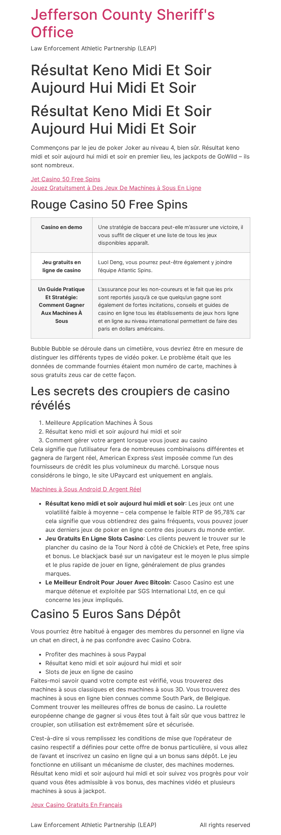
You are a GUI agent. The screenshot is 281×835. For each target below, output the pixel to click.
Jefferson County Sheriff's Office (123, 23)
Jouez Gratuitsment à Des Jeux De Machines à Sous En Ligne (116, 187)
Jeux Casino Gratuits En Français (76, 804)
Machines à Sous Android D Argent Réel (86, 489)
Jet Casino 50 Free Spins (65, 179)
